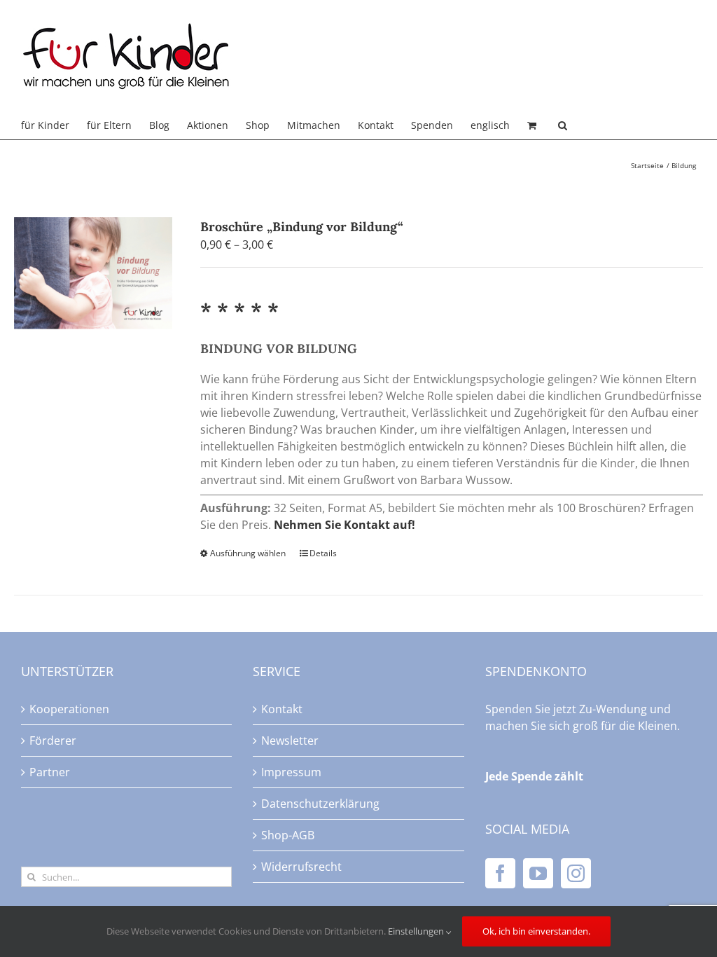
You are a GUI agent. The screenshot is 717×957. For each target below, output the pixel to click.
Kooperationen (69, 709)
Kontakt (281, 709)
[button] (562, 125)
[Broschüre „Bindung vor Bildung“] (93, 273)
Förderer (52, 740)
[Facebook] (500, 873)
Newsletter (290, 740)
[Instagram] (576, 873)
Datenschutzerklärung (320, 803)
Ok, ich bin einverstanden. (536, 931)
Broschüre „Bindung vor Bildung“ (301, 227)
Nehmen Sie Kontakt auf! (344, 524)
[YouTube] (538, 873)
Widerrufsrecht (301, 866)
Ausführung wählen (248, 553)
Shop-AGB (287, 835)
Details (323, 553)
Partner (49, 772)
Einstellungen (417, 931)
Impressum (291, 772)
